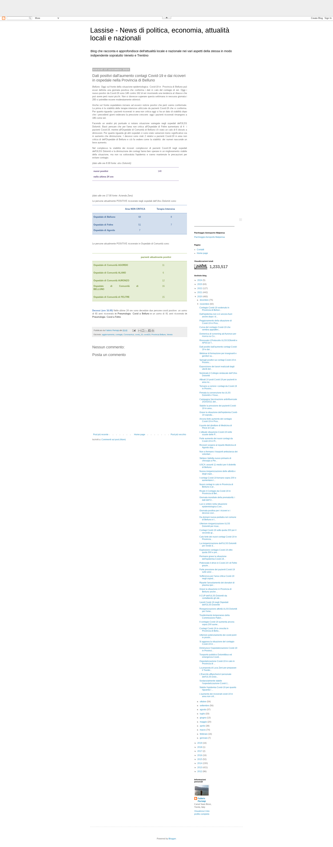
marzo (203, 730)
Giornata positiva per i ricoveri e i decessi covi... (214, 511)
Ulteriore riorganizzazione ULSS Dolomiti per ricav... (214, 524)
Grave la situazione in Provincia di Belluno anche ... (215, 590)
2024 (200, 280)
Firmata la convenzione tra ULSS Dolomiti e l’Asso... (214, 394)
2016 (200, 755)
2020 (200, 296)
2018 (200, 747)
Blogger (172, 838)
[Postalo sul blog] (143, 330)
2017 (200, 751)
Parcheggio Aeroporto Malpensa (209, 237)
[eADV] (240, 219)
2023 (200, 284)
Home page (139, 434)
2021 (200, 292)
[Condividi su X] (146, 330)
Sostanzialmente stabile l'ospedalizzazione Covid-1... (214, 682)
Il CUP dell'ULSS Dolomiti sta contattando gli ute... (213, 596)
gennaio (204, 738)
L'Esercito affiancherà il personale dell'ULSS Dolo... (215, 675)
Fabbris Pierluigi (202, 800)
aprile (203, 726)
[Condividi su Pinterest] (153, 330)
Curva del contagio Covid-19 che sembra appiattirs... (214, 328)
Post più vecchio (178, 434)
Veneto (170, 334)
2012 (200, 771)
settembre (205, 705)
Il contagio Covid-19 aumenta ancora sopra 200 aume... (216, 623)
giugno (203, 717)
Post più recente (100, 434)
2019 (200, 743)
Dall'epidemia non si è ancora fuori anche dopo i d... (215, 315)
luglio (203, 714)
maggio (203, 722)
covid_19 (139, 334)
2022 (200, 288)
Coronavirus (129, 334)
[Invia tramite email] (139, 330)
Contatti (200, 249)
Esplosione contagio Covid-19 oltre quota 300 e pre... (216, 551)
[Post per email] (134, 330)
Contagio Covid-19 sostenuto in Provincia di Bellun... (214, 308)
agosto (203, 709)
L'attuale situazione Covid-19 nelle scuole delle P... (215, 433)
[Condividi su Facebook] (149, 330)
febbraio (204, 734)
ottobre (203, 701)
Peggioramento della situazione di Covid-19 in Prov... (215, 321)
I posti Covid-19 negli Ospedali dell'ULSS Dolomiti (213, 603)
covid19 (147, 334)
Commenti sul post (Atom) (113, 439)
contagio (119, 334)
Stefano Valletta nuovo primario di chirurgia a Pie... (215, 459)
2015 (200, 759)
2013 (200, 767)
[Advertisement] (216, 120)
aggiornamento (108, 334)
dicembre (204, 300)
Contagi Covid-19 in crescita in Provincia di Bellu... (213, 629)
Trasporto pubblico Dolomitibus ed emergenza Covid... (215, 655)
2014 (200, 763)
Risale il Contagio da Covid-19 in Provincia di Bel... (215, 492)
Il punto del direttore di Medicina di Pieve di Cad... (215, 426)
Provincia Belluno (158, 334)
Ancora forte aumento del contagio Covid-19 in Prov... (215, 420)
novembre (205, 304)
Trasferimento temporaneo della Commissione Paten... (214, 616)
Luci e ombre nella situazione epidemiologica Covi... (213, 505)
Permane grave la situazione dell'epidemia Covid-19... (213, 557)
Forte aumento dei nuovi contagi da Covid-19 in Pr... (216, 439)
